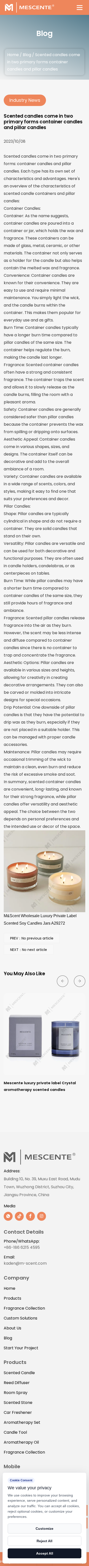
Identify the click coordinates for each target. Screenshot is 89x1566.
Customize (44, 1529)
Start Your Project (21, 1348)
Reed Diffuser (17, 1383)
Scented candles (20, 156)
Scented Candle (19, 1373)
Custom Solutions (20, 1318)
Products (12, 1298)
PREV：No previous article (31, 938)
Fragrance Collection (24, 1308)
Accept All (44, 1553)
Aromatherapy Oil (21, 1442)
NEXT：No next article (28, 949)
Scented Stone (18, 1402)
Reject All (44, 1541)
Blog (27, 55)
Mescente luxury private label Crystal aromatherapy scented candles (40, 1086)
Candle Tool (15, 1432)
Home (13, 55)
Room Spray (15, 1392)
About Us (12, 1328)
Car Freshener (18, 1412)
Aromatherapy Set (22, 1422)
